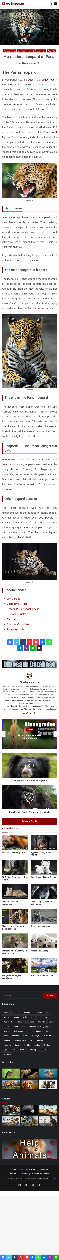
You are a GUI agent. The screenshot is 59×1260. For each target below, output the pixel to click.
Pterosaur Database (28, 1178)
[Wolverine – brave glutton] (15, 842)
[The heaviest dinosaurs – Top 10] (29, 1121)
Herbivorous (18, 1031)
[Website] (24, 713)
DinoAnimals (18, 1169)
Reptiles (27, 1045)
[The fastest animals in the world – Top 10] (11, 1121)
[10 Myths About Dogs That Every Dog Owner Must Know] (29, 1084)
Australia (7, 1017)
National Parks (20, 1040)
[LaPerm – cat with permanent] (15, 891)
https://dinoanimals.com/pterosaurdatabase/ (38, 709)
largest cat (47, 79)
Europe (6, 1027)
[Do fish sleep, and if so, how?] (48, 1073)
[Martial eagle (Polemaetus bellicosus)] (44, 891)
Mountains (47, 1036)
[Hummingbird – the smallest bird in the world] (11, 1073)
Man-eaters (41, 51)
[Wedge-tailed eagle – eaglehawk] (15, 965)
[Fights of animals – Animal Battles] (48, 1110)
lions (4, 464)
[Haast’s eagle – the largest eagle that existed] (29, 1110)
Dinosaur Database (11, 1178)
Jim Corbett (38, 308)
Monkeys (35, 1036)
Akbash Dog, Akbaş (39, 951)
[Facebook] (10, 642)
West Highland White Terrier (43, 877)
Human (29, 1031)
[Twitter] (16, 642)
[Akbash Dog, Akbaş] (44, 940)
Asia (14, 51)
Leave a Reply (29, 821)
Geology (7, 1031)
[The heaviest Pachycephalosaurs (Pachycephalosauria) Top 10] (11, 1084)
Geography (44, 1027)
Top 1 (14, 1050)
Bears (16, 1017)
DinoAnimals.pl (49, 1178)
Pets (31, 1040)
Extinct (15, 1027)
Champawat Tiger (17, 603)
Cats (32, 1017)
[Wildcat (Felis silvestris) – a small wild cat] (15, 940)
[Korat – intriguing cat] (44, 916)
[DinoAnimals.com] (13, 3)
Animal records (15, 629)
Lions (6, 1036)
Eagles (51, 1022)
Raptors (18, 1045)
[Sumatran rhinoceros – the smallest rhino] (29, 1073)
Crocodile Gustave (17, 614)
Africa (6, 1013)
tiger (30, 79)
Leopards (21, 51)
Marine (25, 1036)
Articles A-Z (14, 1174)
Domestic (41, 1022)
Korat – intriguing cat (40, 926)
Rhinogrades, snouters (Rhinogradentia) (29, 736)
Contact (46, 1174)
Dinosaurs (22, 1022)
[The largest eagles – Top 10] (48, 1121)
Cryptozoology (9, 1022)
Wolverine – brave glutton (13, 852)
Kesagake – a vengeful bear (23, 609)
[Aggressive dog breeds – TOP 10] (44, 842)
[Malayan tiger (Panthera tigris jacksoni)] (15, 916)
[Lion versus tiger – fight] (11, 1110)
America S (28, 1013)
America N (16, 1013)
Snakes (37, 1045)
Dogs (32, 1022)
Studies (47, 1045)
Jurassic (39, 1031)
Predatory (7, 1045)
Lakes (48, 1031)
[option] (29, 734)
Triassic (43, 1050)
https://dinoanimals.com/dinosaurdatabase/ (23, 706)
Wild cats (51, 51)
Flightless (32, 1027)
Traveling (32, 1050)
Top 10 (22, 1050)
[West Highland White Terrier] (44, 867)
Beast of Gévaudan (18, 624)
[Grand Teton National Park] (44, 965)
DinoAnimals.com (29, 63)
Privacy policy (36, 1174)
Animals (7, 51)
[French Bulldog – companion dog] (48, 1084)
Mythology (7, 1040)
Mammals (31, 51)
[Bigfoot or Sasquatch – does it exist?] (15, 867)
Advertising (25, 1174)
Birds (25, 1017)
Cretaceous (42, 1017)
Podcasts (41, 1040)
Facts (39, 1178)
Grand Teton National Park (43, 975)
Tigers (6, 1050)
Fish (23, 1027)
